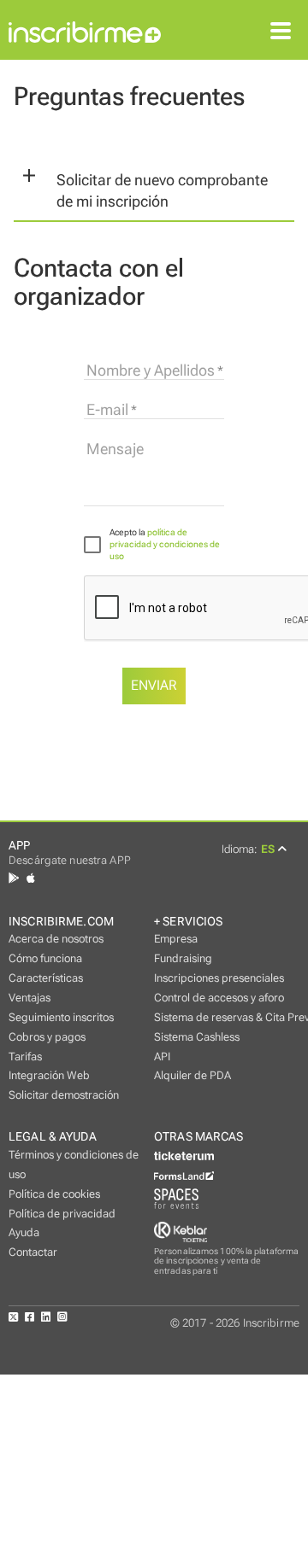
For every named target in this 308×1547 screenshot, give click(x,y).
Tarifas (25, 1056)
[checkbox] (154, 544)
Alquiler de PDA (192, 1075)
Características (46, 978)
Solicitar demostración (64, 1095)
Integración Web (49, 1075)
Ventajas (29, 997)
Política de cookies (54, 1194)
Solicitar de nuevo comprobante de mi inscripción (162, 191)
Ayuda (24, 1232)
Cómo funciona (45, 958)
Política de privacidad (62, 1213)
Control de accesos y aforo (219, 997)
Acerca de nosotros (56, 938)
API (162, 1056)
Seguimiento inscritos (61, 1017)
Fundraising (183, 958)
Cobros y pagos (47, 1036)
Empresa (176, 938)
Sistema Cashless (197, 1036)
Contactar (33, 1252)
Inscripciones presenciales (219, 978)
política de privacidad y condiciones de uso (165, 544)
